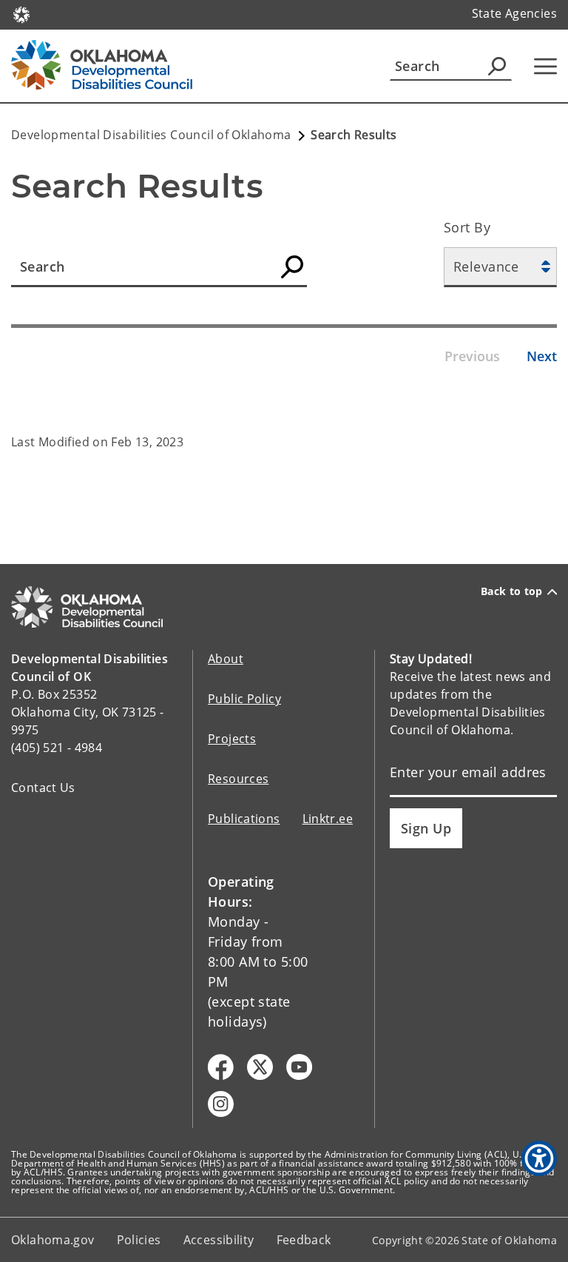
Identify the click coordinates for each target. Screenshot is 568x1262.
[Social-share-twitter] (260, 1067)
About (225, 659)
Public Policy (244, 699)
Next (542, 356)
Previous (472, 356)
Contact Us (43, 787)
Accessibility (218, 1240)
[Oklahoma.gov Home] (21, 13)
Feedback (304, 1240)
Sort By (467, 227)
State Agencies (514, 13)
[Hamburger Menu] (545, 66)
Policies (139, 1240)
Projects (232, 739)
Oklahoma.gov (53, 1240)
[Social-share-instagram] (221, 1104)
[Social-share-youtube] (299, 1067)
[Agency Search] (497, 66)
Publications (244, 818)
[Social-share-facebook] (221, 1067)
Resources (238, 779)
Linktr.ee (327, 818)
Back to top (512, 591)
